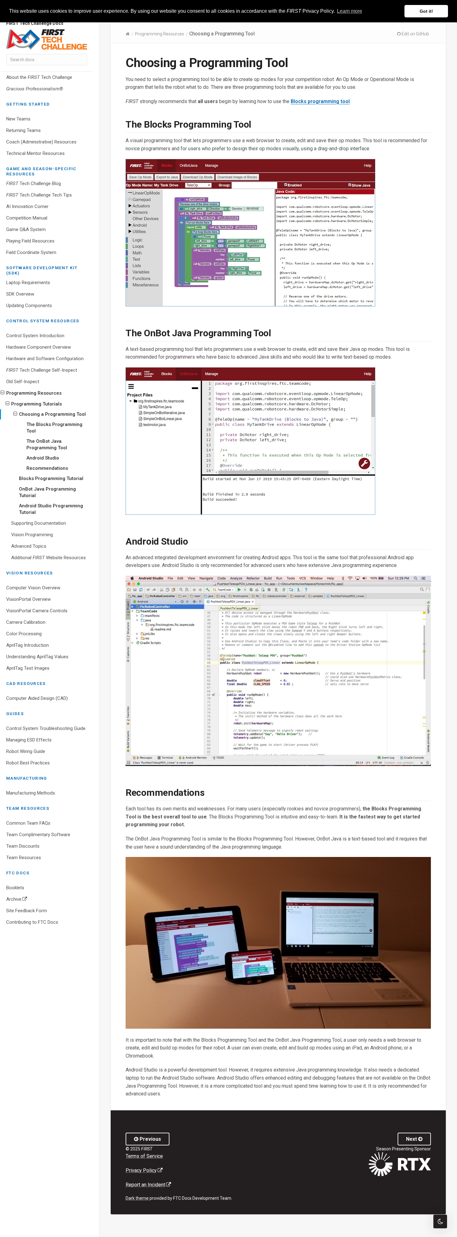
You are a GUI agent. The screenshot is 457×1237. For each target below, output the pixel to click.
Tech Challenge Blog (33, 183)
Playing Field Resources (30, 241)
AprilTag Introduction (27, 645)
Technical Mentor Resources (35, 153)
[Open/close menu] (2, 393)
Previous (149, 1139)
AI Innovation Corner (27, 206)
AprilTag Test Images (27, 668)
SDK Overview (20, 294)
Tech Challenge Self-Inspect (41, 370)
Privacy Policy (144, 1170)
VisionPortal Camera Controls (36, 611)
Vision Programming (32, 534)
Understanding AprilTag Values (37, 656)
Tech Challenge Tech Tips (39, 195)
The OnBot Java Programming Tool (46, 444)
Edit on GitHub (415, 34)
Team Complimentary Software (38, 834)
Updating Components (29, 305)
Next (412, 1139)
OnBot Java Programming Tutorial (47, 492)
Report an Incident (148, 1185)
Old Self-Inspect (22, 381)
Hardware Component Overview (38, 347)
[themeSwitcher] (440, 1221)
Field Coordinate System (31, 252)
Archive (26, 900)
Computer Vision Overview (33, 588)
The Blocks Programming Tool (54, 428)
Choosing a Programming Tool (52, 414)
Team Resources (23, 857)
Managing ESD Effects (29, 740)
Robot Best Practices (28, 763)
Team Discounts (22, 846)
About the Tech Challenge (39, 77)
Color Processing (24, 634)
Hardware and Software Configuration (45, 358)
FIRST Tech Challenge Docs (34, 23)
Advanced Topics (28, 546)
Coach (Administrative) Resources (41, 142)
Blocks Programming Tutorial (51, 478)
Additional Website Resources (48, 557)
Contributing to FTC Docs (32, 922)
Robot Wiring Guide (25, 751)
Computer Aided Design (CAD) (37, 698)
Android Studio (42, 458)
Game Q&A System (26, 229)
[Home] (128, 34)
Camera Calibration (25, 622)
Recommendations (47, 468)
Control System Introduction (35, 335)
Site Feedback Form (26, 910)
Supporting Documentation (38, 523)
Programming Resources (34, 393)
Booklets (15, 887)
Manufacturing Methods (30, 793)
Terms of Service (144, 1156)
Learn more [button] (349, 11)
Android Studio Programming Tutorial (51, 509)
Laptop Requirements (28, 282)
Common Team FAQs (28, 823)
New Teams (18, 119)
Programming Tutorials (36, 404)
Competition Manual (26, 218)
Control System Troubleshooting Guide (45, 728)
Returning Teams (23, 130)
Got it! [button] (426, 11)
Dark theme (137, 1198)
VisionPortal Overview (28, 599)
